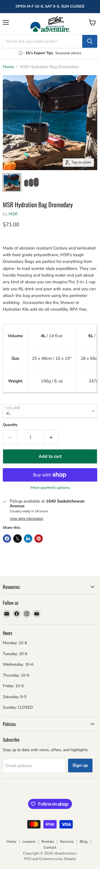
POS (27, 858)
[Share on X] (17, 538)
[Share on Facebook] (7, 538)
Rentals (47, 841)
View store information (26, 519)
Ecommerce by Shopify (57, 858)
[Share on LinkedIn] (28, 538)
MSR (13, 214)
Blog (84, 841)
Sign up (80, 765)
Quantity (10, 425)
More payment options (50, 487)
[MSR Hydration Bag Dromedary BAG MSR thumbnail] (12, 182)
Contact (50, 847)
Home (8, 67)
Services (67, 841)
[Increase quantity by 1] (51, 437)
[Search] (89, 41)
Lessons (28, 841)
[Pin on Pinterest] (38, 538)
